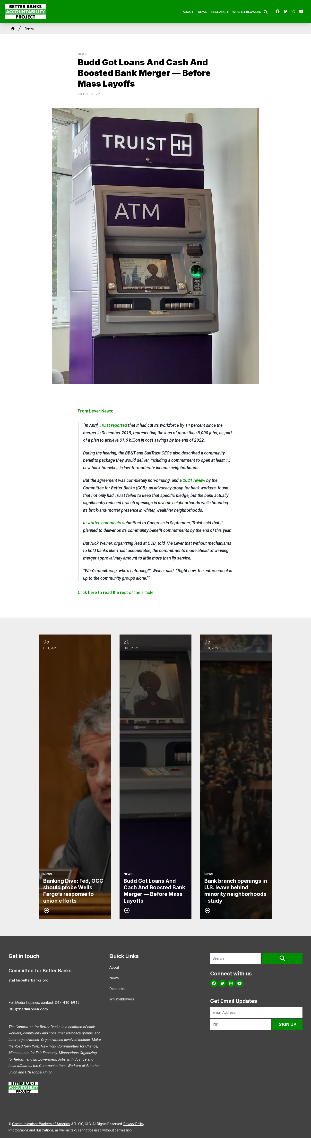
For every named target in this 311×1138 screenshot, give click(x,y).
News (202, 12)
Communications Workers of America (41, 1124)
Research (219, 12)
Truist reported (113, 425)
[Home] (13, 28)
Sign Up (287, 1024)
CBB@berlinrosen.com (28, 1009)
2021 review (194, 480)
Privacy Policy (133, 1124)
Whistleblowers (246, 12)
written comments (104, 522)
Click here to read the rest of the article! (116, 592)
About (188, 12)
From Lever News (95, 411)
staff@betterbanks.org (28, 980)
